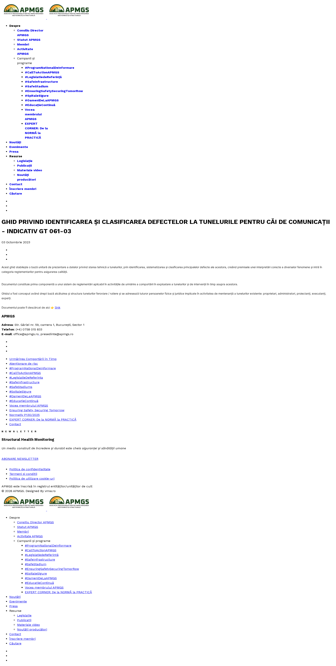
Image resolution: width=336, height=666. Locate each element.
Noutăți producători (32, 629)
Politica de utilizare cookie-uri (31, 478)
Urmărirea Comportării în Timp (33, 359)
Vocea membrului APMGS (33, 114)
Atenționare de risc (23, 363)
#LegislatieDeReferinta (26, 377)
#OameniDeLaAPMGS (42, 100)
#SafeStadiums (20, 387)
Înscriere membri (22, 189)
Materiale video (29, 170)
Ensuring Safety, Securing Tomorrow (36, 410)
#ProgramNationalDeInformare (49, 68)
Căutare (15, 193)
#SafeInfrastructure (41, 81)
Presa (13, 151)
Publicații (24, 165)
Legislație (24, 161)
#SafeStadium (36, 86)
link (57, 307)
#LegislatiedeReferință (43, 77)
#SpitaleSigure (37, 95)
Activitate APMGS (30, 536)
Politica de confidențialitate (29, 469)
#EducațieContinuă (40, 105)
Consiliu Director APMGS (35, 522)
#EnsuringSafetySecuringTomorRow (54, 91)
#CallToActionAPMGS (42, 72)
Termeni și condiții (23, 474)
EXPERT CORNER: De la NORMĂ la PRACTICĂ (42, 419)
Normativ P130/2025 (24, 415)
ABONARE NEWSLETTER (20, 459)
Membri (23, 44)
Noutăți (15, 142)
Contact (15, 184)
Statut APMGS (28, 40)
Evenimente (18, 147)
